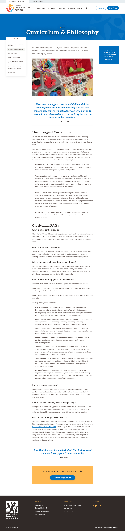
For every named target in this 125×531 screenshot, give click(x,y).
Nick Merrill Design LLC (112, 527)
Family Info (61, 8)
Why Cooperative (43, 8)
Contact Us (100, 8)
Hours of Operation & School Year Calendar (14, 67)
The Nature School (36, 1)
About (53, 8)
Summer (80, 8)
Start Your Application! (62, 478)
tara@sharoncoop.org (42, 511)
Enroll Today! (113, 8)
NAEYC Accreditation (14, 57)
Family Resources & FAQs (72, 505)
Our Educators (12, 53)
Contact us (108, 59)
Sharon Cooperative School (17, 1)
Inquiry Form (68, 509)
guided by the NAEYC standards (44, 427)
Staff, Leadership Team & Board (15, 62)
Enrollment (71, 8)
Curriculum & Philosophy (15, 49)
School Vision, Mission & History (15, 44)
